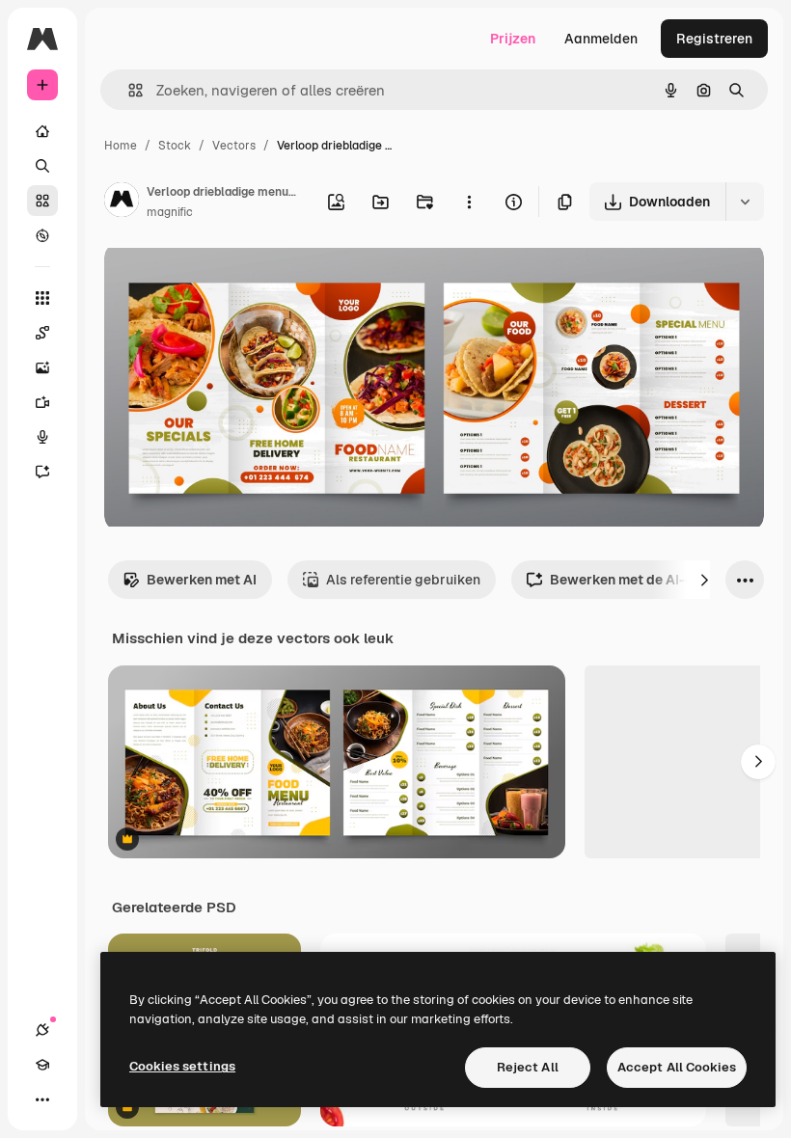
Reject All (528, 1067)
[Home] (42, 131)
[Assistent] (42, 471)
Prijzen (512, 38)
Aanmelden (601, 38)
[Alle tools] (42, 298)
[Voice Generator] (42, 436)
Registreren (714, 38)
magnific (170, 212)
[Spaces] (42, 332)
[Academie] (42, 1064)
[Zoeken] (42, 165)
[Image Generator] (42, 367)
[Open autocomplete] (127, 90)
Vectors (234, 145)
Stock (174, 145)
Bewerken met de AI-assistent (648, 579)
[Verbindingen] (42, 1030)
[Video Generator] (42, 402)
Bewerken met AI (202, 579)
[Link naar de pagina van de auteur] (121, 202)
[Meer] (42, 1099)
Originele (231, 279)
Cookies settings (182, 1066)
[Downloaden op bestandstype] (744, 201)
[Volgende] (704, 579)
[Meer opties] (469, 201)
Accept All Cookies (676, 1067)
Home (120, 145)
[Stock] (42, 200)
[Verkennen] (42, 235)
